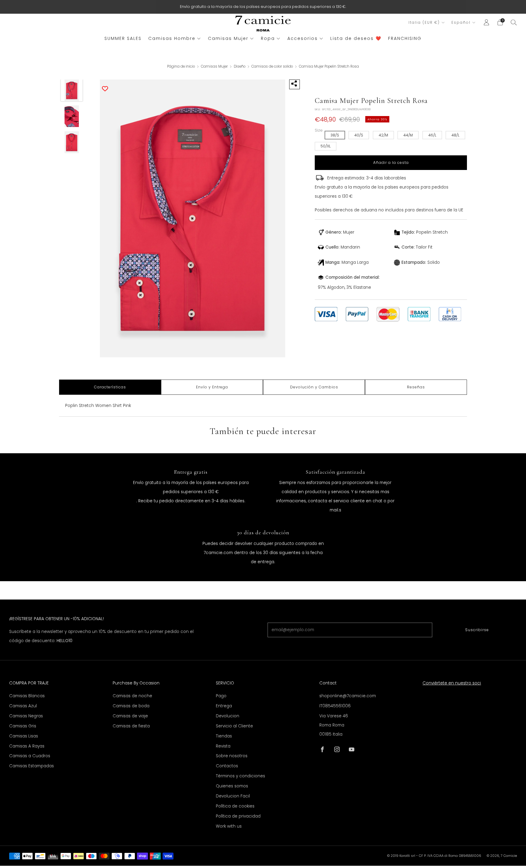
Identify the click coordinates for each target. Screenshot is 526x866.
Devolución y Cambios (314, 387)
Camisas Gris (22, 726)
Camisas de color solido (272, 66)
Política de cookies (235, 806)
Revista (223, 746)
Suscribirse (477, 629)
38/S (335, 135)
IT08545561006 (335, 706)
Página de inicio (181, 66)
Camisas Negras (26, 716)
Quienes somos (232, 786)
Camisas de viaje (130, 716)
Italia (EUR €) (424, 22)
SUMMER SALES (123, 38)
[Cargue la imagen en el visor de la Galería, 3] (72, 142)
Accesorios (302, 38)
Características (110, 387)
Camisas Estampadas (31, 766)
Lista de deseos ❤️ (355, 38)
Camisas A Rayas (26, 746)
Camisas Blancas (27, 696)
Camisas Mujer (228, 38)
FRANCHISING (405, 38)
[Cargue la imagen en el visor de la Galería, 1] (72, 90)
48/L (455, 135)
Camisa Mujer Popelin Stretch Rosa (329, 66)
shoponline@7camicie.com (347, 696)
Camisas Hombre (171, 38)
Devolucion (227, 716)
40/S (358, 135)
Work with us (229, 826)
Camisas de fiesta (131, 726)
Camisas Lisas (23, 736)
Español (461, 22)
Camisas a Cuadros (29, 756)
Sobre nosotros (231, 756)
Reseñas (416, 387)
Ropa (268, 38)
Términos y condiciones (240, 776)
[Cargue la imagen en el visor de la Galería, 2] (72, 116)
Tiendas (224, 736)
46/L (432, 135)
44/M (408, 135)
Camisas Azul (23, 706)
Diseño (240, 66)
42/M (383, 135)
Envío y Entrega (212, 387)
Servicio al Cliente (234, 726)
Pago (221, 696)
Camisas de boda (131, 706)
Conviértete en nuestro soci (452, 683)
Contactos (227, 766)
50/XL (326, 146)
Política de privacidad (238, 816)
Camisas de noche (132, 696)
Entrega (224, 706)
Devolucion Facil (233, 796)
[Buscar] (514, 22)
